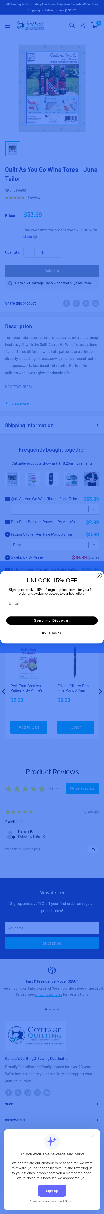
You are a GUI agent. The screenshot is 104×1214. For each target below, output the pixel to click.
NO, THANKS (52, 632)
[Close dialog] (99, 575)
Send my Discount (52, 620)
